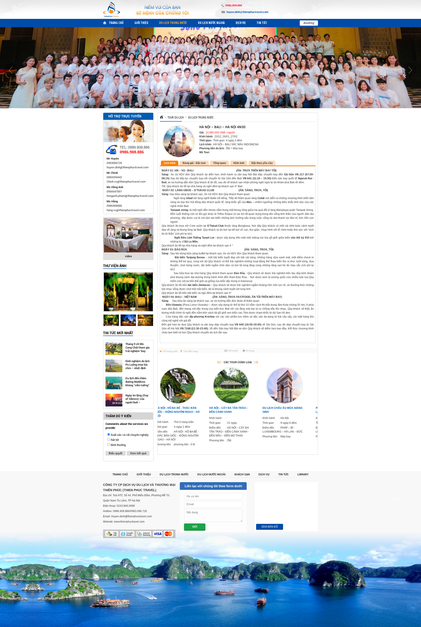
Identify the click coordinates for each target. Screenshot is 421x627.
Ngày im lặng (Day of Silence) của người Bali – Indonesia (136, 399)
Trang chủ (120, 474)
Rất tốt (115, 440)
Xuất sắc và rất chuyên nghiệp (129, 435)
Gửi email (233, 350)
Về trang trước (170, 351)
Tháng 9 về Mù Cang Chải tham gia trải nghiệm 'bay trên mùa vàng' (137, 347)
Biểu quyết (115, 453)
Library (303, 474)
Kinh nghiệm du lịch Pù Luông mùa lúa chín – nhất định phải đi (137, 364)
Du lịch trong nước (174, 474)
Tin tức (283, 474)
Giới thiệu (144, 474)
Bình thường (118, 445)
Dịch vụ (264, 474)
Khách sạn (242, 474)
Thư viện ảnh (114, 266)
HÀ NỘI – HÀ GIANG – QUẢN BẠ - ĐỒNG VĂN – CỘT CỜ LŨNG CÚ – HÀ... (290, 411)
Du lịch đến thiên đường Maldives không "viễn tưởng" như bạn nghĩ (137, 382)
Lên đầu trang (191, 351)
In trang (250, 350)
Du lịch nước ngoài (211, 474)
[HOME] (161, 116)
